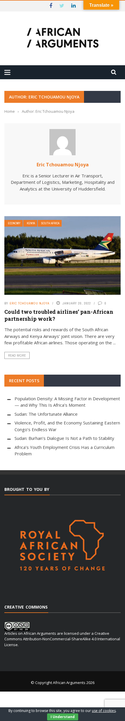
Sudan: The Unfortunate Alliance (46, 414)
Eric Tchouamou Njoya (63, 164)
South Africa (50, 223)
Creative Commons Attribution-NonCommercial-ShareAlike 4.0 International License (62, 639)
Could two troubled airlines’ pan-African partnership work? (58, 315)
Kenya (31, 223)
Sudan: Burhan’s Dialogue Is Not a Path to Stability (64, 438)
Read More (17, 355)
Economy (14, 223)
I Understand (63, 716)
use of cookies (104, 710)
